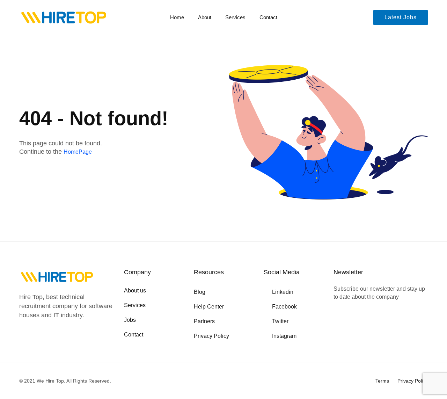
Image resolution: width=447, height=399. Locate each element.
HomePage (78, 152)
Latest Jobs (400, 17)
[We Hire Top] (63, 17)
